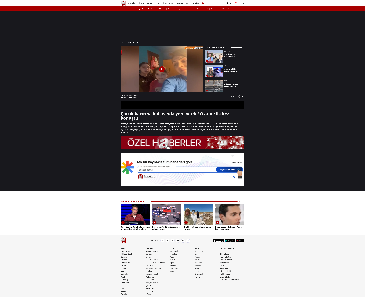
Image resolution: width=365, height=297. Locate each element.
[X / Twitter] (167, 241)
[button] (240, 201)
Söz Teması (150, 280)
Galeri (197, 248)
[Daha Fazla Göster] (242, 96)
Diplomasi (150, 277)
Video (123, 248)
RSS (221, 251)
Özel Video (151, 9)
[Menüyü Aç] (243, 3)
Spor (186, 9)
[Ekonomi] (219, 3)
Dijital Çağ (150, 288)
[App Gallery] (240, 240)
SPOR (171, 3)
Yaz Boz (149, 254)
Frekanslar (224, 262)
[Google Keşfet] (182, 169)
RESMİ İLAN (195, 3)
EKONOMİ (149, 3)
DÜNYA (164, 3)
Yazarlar (124, 294)
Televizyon (214, 9)
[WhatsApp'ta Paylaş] (238, 96)
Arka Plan (149, 265)
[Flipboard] (183, 241)
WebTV (129, 43)
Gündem (162, 9)
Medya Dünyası (152, 282)
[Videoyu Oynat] (162, 69)
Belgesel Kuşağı (152, 274)
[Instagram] (173, 241)
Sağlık (123, 291)
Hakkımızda (225, 274)
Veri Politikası (226, 260)
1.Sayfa (148, 294)
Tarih (123, 288)
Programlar (140, 9)
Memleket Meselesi (153, 268)
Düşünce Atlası (152, 251)
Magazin (124, 274)
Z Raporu (149, 291)
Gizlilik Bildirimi (226, 271)
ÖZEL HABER (179, 3)
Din (122, 285)
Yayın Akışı (224, 268)
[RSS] (188, 241)
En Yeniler (199, 251)
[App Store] (218, 240)
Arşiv (222, 265)
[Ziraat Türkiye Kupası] (236, 3)
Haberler (123, 43)
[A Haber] (123, 3)
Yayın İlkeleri (225, 277)
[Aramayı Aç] (239, 3)
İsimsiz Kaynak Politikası (230, 280)
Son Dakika (125, 262)
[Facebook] (162, 241)
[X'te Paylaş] (233, 96)
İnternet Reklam (227, 248)
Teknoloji (205, 9)
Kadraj (148, 257)
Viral (123, 277)
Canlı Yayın (125, 251)
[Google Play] (230, 240)
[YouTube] (178, 241)
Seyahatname (151, 271)
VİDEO (187, 3)
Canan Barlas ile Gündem (156, 262)
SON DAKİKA (131, 3)
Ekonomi (195, 9)
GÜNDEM (141, 3)
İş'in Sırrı (149, 285)
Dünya (179, 9)
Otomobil (225, 9)
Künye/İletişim (226, 257)
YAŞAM (157, 3)
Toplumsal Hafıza (152, 260)
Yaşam (170, 9)
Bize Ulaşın (224, 254)
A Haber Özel (126, 254)
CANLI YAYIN (208, 3)
